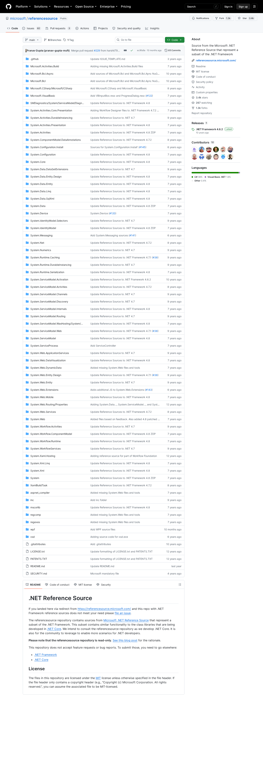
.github (34, 58)
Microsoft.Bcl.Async (41, 73)
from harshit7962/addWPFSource (120, 50)
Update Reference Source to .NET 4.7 (112, 117)
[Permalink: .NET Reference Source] (26, 598)
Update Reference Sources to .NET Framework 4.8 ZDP (123, 132)
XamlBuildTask (38, 485)
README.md (37, 566)
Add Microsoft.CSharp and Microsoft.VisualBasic (118, 88)
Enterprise (107, 6)
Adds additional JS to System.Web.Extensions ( (118, 389)
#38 (155, 257)
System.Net (37, 242)
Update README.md (102, 566)
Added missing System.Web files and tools (115, 367)
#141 (132, 235)
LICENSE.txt (37, 551)
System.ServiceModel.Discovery (49, 301)
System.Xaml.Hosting (42, 455)
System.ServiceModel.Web (46, 330)
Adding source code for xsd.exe (109, 536)
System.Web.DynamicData (46, 367)
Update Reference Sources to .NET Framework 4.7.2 (121, 139)
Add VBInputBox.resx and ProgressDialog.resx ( (118, 95)
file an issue (123, 613)
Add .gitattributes (100, 544)
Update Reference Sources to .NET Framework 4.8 (120, 103)
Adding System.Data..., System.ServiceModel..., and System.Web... (129, 404)
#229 (97, 50)
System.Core (37, 161)
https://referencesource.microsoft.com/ (104, 609)
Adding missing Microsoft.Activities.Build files (116, 66)
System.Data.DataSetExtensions (49, 169)
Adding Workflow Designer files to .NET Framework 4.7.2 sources (128, 110)
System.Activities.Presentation (48, 125)
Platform (22, 6)
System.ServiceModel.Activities (48, 286)
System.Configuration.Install (46, 147)
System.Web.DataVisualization (48, 360)
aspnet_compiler (40, 492)
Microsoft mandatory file (104, 573)
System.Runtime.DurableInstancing (50, 264)
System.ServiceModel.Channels (48, 294)
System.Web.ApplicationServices (49, 352)
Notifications (202, 18)
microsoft (18, 18)
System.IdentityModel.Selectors (49, 220)
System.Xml (37, 470)
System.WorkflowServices (45, 448)
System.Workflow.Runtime (45, 441)
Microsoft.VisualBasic (42, 95)
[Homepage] (8, 6)
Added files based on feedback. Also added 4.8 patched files (126, 419)
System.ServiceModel (43, 338)
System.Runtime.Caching (45, 257)
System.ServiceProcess (44, 345)
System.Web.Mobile (41, 397)
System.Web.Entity (41, 382)
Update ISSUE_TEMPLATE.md (107, 58)
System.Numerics (40, 250)
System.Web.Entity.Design (45, 375)
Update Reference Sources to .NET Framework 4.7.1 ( (121, 257)
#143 (149, 389)
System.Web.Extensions (44, 389)
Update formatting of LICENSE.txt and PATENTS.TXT (121, 551)
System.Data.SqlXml (42, 198)
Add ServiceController (103, 345)
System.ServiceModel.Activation (49, 279)
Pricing (126, 6)
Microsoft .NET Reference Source (126, 620)
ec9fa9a (141, 50)
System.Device (39, 213)
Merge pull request (82, 50)
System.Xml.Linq (40, 463)
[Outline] (180, 584)
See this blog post (125, 640)
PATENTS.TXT (38, 558)
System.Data (37, 205)
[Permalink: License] (26, 668)
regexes (35, 522)
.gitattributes (37, 544)
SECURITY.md (38, 573)
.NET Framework (45, 654)
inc (32, 500)
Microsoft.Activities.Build (44, 66)
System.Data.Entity (41, 183)
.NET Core (54, 629)
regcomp (35, 514)
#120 (112, 213)
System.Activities (40, 132)
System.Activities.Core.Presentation (51, 110)
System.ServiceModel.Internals (48, 308)
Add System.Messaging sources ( (110, 235)
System (34, 477)
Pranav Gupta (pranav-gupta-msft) (48, 50)
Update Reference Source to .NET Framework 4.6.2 (120, 279)
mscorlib (35, 507)
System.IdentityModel (43, 228)
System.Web (37, 419)
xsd (32, 536)
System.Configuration (43, 154)
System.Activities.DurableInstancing (51, 117)
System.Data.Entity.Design (46, 176)
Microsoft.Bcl (38, 80)
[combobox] (140, 39)
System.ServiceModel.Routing (47, 316)
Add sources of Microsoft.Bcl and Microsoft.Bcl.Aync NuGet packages (131, 73)
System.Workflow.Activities (46, 426)
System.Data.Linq (40, 191)
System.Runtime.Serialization (47, 272)
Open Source (84, 6)
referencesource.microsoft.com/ (216, 60)
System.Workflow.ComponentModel (51, 433)
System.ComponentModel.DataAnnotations (55, 139)
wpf (32, 529)
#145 (142, 147)
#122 (149, 95)
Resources (61, 6)
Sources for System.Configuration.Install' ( (114, 147)
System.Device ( (99, 213)
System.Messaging (41, 235)
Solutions (41, 6)
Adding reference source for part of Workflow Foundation (123, 455)
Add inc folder (98, 500)
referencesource (43, 18)
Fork (224, 18)
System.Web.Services (43, 411)
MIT (98, 678)
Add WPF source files (102, 529)
